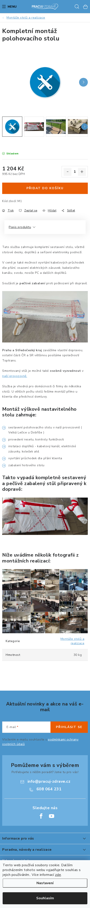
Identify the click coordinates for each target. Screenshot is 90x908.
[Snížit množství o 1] (67, 172)
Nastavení (45, 883)
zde (58, 874)
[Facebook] (41, 816)
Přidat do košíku (45, 188)
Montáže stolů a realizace (73, 641)
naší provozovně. (14, 376)
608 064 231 (49, 789)
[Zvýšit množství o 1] (82, 172)
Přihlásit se (69, 727)
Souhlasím (45, 898)
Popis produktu (20, 227)
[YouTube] (51, 816)
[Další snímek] (83, 82)
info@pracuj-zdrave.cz (49, 781)
